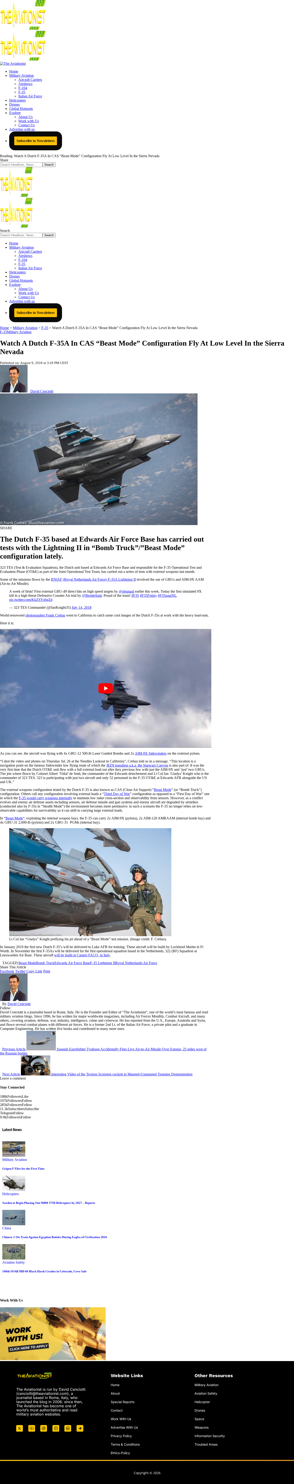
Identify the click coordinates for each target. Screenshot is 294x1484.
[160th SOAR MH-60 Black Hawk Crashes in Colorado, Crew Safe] (13, 1258)
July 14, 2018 (81, 607)
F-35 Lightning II (102, 963)
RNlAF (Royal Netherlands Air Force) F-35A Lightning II (93, 579)
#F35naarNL (167, 595)
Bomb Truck (45, 963)
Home (115, 1385)
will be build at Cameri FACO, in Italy (82, 955)
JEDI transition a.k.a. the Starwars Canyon (137, 765)
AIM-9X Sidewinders (151, 753)
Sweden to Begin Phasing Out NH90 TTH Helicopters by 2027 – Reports (48, 1203)
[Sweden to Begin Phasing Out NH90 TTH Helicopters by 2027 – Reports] (13, 1190)
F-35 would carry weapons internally (45, 798)
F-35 (3, 332)
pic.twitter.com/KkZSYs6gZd (30, 600)
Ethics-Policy (120, 1453)
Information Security (210, 1436)
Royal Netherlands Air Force (136, 963)
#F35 (135, 595)
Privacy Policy (121, 1436)
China (6, 1228)
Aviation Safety (13, 1262)
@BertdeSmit (92, 595)
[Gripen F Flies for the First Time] (13, 1155)
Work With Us (121, 1419)
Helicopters (10, 1194)
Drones (200, 1410)
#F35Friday (148, 595)
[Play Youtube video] (105, 688)
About (115, 1393)
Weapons (202, 1427)
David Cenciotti (41, 391)
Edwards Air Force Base (72, 963)
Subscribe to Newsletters (36, 141)
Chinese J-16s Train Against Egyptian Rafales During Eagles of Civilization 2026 (54, 1237)
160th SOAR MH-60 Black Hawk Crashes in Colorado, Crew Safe (44, 1271)
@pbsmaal (126, 591)
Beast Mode (162, 790)
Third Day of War (117, 794)
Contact (117, 1410)
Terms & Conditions (125, 1444)
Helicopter (202, 1402)
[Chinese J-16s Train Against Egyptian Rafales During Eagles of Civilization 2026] (13, 1224)
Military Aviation (19, 332)
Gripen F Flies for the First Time (23, 1168)
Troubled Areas (206, 1444)
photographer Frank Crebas (45, 615)
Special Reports (122, 1402)
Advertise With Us (124, 1427)
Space (199, 1419)
